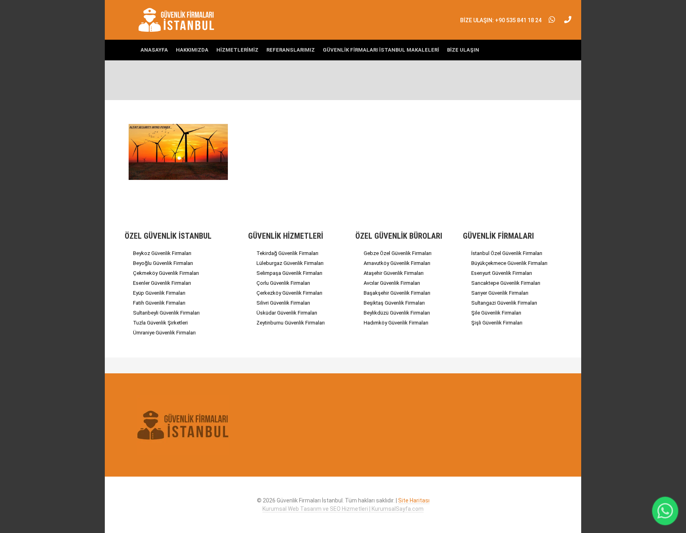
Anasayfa (154, 50)
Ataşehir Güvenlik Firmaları (394, 273)
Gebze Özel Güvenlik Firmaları (398, 253)
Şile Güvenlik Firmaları (496, 313)
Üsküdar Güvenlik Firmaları (286, 313)
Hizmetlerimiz (237, 50)
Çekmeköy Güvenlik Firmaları (166, 273)
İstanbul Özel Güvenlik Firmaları (506, 253)
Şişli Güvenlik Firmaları (496, 323)
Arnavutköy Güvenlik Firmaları (397, 263)
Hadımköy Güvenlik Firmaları (396, 323)
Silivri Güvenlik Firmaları (283, 303)
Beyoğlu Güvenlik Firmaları (163, 263)
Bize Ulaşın (463, 50)
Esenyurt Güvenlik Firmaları (501, 273)
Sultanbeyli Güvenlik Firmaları (166, 313)
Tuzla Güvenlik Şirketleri (160, 323)
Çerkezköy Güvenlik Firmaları (289, 293)
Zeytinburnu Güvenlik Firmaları (290, 323)
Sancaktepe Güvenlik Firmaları (505, 283)
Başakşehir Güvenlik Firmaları (397, 293)
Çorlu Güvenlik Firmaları (283, 283)
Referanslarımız (290, 50)
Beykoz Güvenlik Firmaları (162, 253)
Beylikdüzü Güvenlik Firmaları (397, 313)
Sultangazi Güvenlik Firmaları (504, 303)
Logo (177, 20)
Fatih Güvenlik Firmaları (159, 303)
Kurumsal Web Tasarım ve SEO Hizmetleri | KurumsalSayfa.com (343, 509)
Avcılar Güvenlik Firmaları (392, 283)
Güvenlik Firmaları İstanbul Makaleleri (381, 50)
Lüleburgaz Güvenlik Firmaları (290, 263)
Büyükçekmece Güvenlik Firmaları (509, 263)
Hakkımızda (192, 50)
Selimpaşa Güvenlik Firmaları (289, 273)
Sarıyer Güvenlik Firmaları (499, 293)
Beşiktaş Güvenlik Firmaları (394, 303)
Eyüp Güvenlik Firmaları (159, 293)
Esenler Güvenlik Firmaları (162, 283)
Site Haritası (414, 500)
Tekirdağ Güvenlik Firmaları (287, 253)
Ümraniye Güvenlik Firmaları (164, 333)
